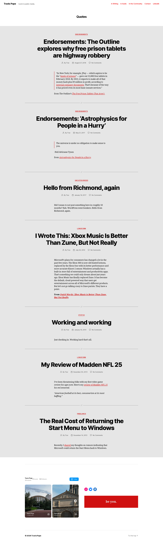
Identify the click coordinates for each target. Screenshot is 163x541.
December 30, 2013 (80, 372)
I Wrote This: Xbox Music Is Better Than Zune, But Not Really (81, 239)
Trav (67, 63)
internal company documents (70, 85)
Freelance (81, 414)
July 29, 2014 (80, 250)
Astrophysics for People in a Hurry (75, 157)
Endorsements (81, 34)
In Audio (123, 4)
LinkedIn (156, 4)
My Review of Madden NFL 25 (81, 364)
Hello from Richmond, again (81, 187)
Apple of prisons (68, 76)
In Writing (114, 4)
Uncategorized (81, 180)
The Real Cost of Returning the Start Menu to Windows (81, 424)
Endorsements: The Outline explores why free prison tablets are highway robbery (81, 48)
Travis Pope (10, 4)
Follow (75, 479)
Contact (148, 4)
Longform (81, 228)
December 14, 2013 (80, 435)
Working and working (81, 322)
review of (96, 385)
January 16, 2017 (80, 195)
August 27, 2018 (80, 63)
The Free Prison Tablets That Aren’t (88, 93)
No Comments (96, 63)
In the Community (135, 4)
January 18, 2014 (80, 330)
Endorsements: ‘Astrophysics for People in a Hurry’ (81, 122)
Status (81, 315)
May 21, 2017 (80, 133)
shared (67, 445)
